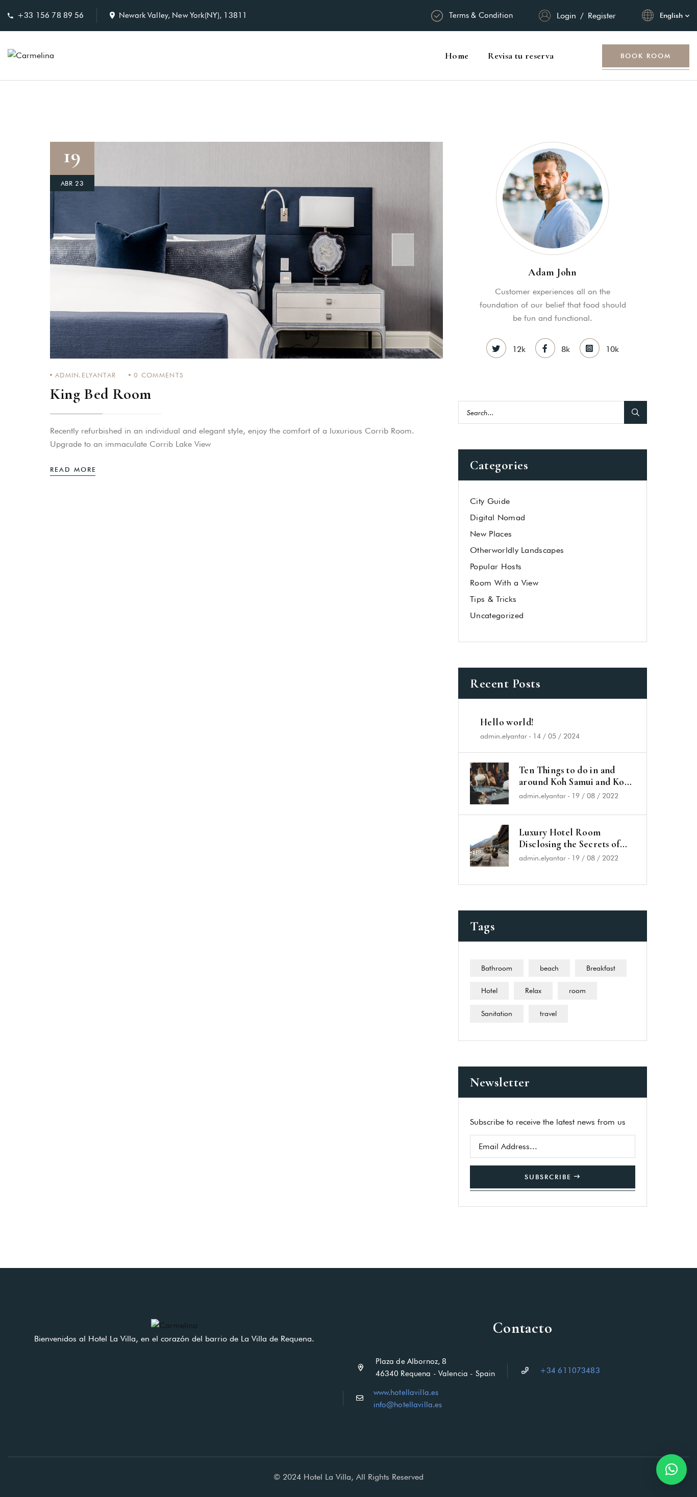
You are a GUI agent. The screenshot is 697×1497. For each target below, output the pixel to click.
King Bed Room (101, 394)
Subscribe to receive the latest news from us (548, 1122)
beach (549, 968)
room (577, 990)
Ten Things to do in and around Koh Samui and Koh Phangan (574, 776)
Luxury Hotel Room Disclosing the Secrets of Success (569, 838)
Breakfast (600, 968)
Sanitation (496, 1013)
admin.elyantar (85, 375)
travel (548, 1013)
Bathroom (496, 968)
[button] (671, 1469)
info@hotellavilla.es (408, 1404)
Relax (533, 990)
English (671, 15)
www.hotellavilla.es (406, 1392)
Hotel (489, 990)
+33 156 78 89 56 (50, 15)
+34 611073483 (570, 1370)
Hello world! (507, 722)
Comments (159, 375)
